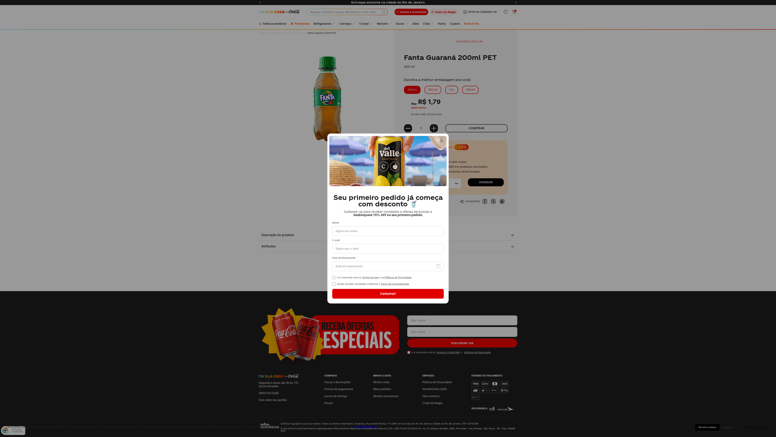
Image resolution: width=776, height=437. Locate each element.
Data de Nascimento (343, 258)
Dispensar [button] (727, 427)
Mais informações (366, 427)
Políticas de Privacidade (398, 277)
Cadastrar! (388, 294)
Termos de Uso (370, 277)
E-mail (336, 240)
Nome (335, 223)
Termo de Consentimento (395, 284)
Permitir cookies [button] (707, 427)
